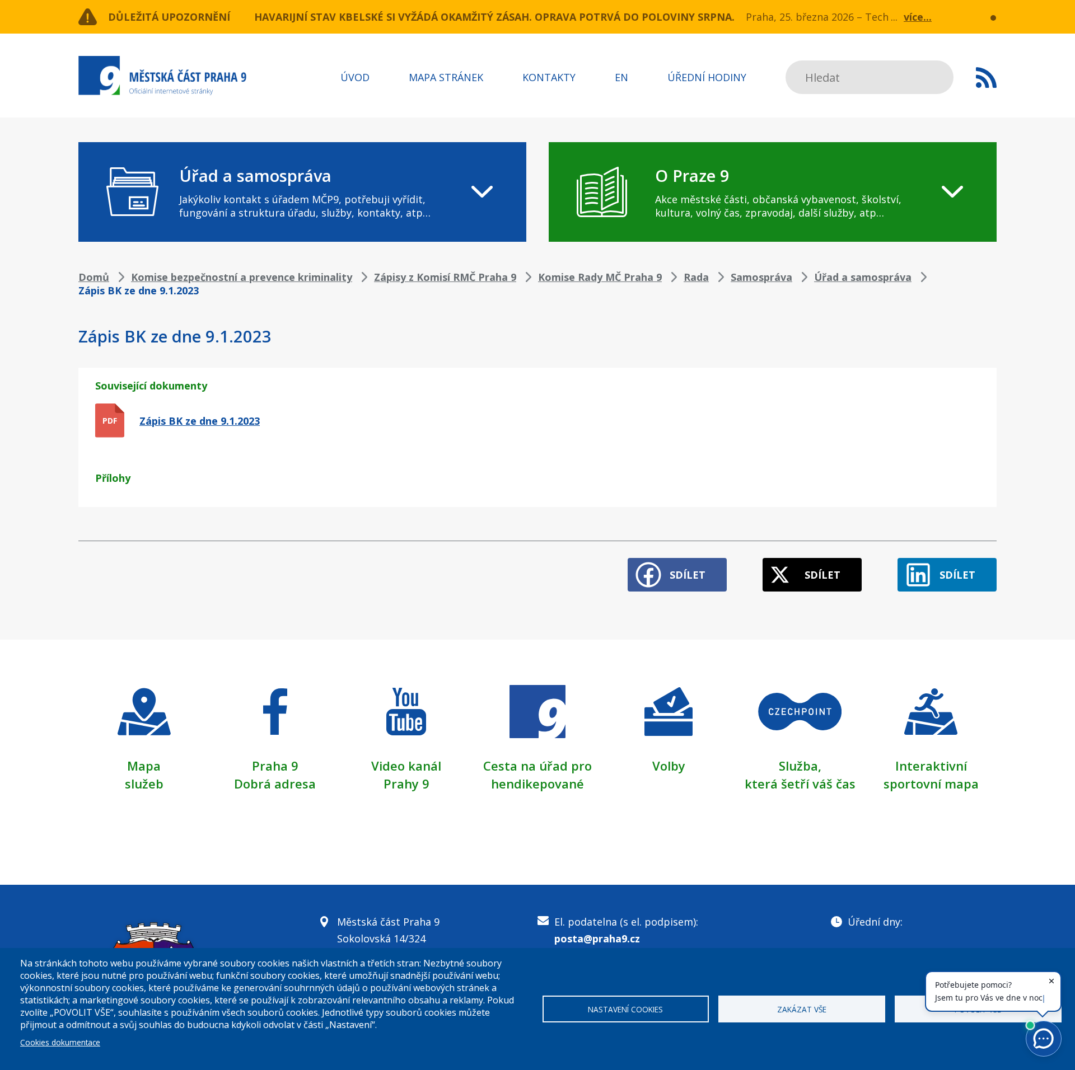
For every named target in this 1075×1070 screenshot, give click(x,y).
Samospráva (761, 277)
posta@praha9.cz (597, 938)
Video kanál (406, 765)
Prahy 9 (406, 783)
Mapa (144, 765)
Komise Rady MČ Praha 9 (600, 277)
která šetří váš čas (800, 783)
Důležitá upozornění (169, 17)
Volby (668, 765)
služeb (144, 783)
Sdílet (687, 574)
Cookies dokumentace (60, 1042)
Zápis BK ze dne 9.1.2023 (199, 421)
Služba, (800, 765)
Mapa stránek (446, 77)
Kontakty (549, 77)
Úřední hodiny (706, 77)
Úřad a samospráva (863, 277)
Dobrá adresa (275, 783)
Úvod (355, 77)
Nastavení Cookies (625, 1009)
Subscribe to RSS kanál (986, 77)
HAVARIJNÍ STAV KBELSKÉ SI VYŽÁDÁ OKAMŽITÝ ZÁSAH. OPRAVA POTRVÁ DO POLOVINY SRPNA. (494, 17)
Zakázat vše (801, 1009)
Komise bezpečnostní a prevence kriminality (241, 277)
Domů (93, 277)
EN (621, 77)
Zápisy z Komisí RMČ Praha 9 (445, 277)
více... (918, 17)
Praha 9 (275, 765)
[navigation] (302, 192)
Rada (696, 277)
